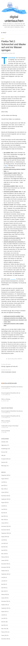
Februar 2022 (4, 594)
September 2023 (5, 533)
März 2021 (3, 628)
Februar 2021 (4, 632)
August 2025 (4, 478)
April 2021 (3, 625)
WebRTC (20, 358)
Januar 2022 (4, 597)
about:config (11, 358)
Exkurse (3, 452)
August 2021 (4, 611)
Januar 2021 (4, 635)
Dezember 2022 (4, 563)
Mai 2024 (3, 512)
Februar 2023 (4, 557)
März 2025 (3, 488)
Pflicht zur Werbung (5, 399)
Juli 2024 (3, 505)
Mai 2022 (3, 584)
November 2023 (4, 529)
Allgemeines (4, 445)
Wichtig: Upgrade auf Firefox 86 (9, 366)
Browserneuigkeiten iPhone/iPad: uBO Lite (10, 393)
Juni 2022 (3, 580)
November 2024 (4, 495)
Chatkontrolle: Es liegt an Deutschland (9, 425)
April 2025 (3, 485)
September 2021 (5, 608)
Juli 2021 (3, 614)
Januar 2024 (4, 523)
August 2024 (4, 502)
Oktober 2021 (4, 604)
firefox (15, 358)
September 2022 (5, 574)
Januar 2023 (4, 560)
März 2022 (3, 591)
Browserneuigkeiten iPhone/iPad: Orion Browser (12, 386)
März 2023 (3, 553)
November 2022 (4, 567)
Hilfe (2, 38)
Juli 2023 (3, 540)
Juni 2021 (3, 618)
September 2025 (5, 475)
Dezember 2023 (4, 526)
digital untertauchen (10, 383)
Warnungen (3, 465)
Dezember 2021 (4, 601)
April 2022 (3, 587)
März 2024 (3, 519)
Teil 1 (6, 165)
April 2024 (3, 516)
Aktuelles (3, 441)
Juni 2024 (3, 509)
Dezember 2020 (4, 638)
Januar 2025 (4, 492)
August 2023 (4, 536)
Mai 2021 (3, 621)
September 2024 (5, 499)
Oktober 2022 (4, 570)
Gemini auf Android (5, 430)
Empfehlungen (4, 448)
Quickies (3, 462)
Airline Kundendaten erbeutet (8, 372)
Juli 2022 (3, 577)
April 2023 (3, 550)
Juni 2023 (3, 543)
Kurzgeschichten (5, 458)
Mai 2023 (3, 546)
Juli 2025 (3, 482)
